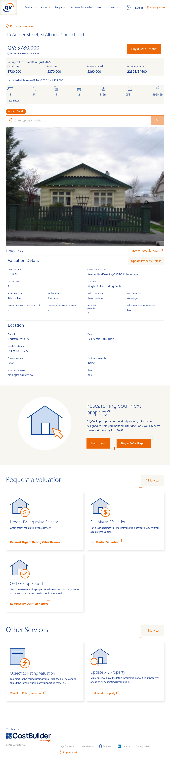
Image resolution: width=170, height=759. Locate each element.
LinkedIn (126, 746)
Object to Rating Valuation (26, 693)
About (44, 7)
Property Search (70, 752)
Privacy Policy (87, 746)
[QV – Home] (8, 7)
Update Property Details (146, 261)
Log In (139, 7)
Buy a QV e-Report (144, 49)
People (59, 7)
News (100, 7)
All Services (153, 480)
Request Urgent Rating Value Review (35, 542)
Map (20, 250)
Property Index (142, 746)
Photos (10, 250)
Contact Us (112, 7)
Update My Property (103, 693)
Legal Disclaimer (67, 746)
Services (29, 7)
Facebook (107, 746)
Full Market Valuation (104, 542)
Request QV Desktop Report (29, 603)
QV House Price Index (81, 7)
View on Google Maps (145, 250)
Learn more (98, 443)
